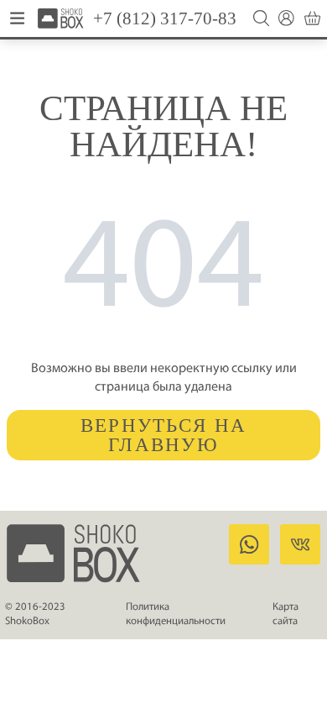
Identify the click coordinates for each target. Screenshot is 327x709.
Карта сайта (285, 614)
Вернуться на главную (163, 435)
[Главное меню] (18, 18)
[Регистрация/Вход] (286, 18)
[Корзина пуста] (312, 18)
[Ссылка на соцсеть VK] (300, 544)
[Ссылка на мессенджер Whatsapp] (249, 544)
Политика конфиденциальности (176, 614)
